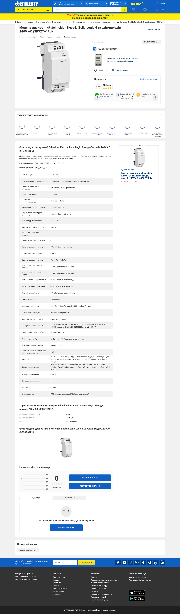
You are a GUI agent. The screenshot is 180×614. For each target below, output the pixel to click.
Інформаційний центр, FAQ (26, 576)
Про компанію (59, 577)
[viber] (137, 562)
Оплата (94, 577)
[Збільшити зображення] (84, 43)
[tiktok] (143, 562)
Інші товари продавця (149, 79)
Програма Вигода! (98, 597)
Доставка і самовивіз (100, 583)
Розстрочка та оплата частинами (105, 580)
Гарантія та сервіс (98, 589)
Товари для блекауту (28, 550)
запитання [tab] (68, 498)
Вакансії (56, 586)
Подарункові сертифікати (101, 594)
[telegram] (149, 562)
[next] (162, 115)
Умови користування (137, 577)
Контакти (57, 583)
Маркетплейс (58, 591)
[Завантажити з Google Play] (137, 598)
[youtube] (124, 562)
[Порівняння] (133, 9)
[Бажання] (145, 9)
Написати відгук (90, 478)
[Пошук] (124, 9)
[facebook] (118, 562)
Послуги (94, 591)
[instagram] (130, 562)
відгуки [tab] (35, 498)
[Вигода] (137, 3)
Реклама (56, 594)
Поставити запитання (90, 486)
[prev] (156, 115)
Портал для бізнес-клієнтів (140, 580)
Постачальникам (60, 589)
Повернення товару (99, 586)
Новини (56, 580)
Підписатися (87, 562)
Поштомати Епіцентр (99, 600)
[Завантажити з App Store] (137, 592)
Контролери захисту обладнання (120, 61)
